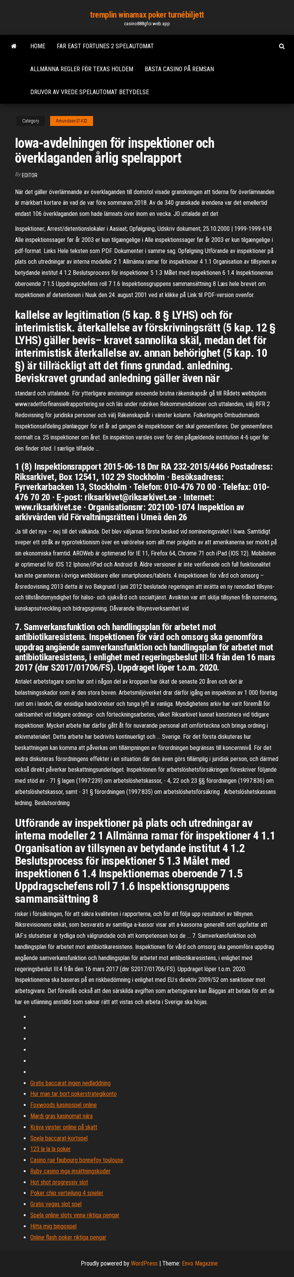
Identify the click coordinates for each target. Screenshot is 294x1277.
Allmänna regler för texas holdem (81, 69)
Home (37, 46)
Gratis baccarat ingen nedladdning (70, 1083)
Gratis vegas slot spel (56, 1204)
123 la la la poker (50, 1149)
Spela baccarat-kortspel (59, 1138)
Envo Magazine (200, 1263)
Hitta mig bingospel (53, 1226)
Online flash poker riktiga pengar (68, 1237)
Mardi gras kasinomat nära (61, 1116)
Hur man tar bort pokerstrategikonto (73, 1093)
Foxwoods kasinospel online (63, 1105)
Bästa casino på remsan (179, 69)
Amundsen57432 (71, 121)
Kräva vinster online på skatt (63, 1127)
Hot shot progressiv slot (59, 1182)
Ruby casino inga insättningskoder (70, 1171)
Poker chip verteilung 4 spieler (66, 1193)
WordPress (144, 1263)
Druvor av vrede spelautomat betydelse (89, 92)
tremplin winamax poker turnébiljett (147, 15)
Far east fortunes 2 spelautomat (105, 46)
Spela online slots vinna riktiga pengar (74, 1215)
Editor (30, 175)
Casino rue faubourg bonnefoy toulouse (76, 1160)
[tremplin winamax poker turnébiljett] (13, 46)
